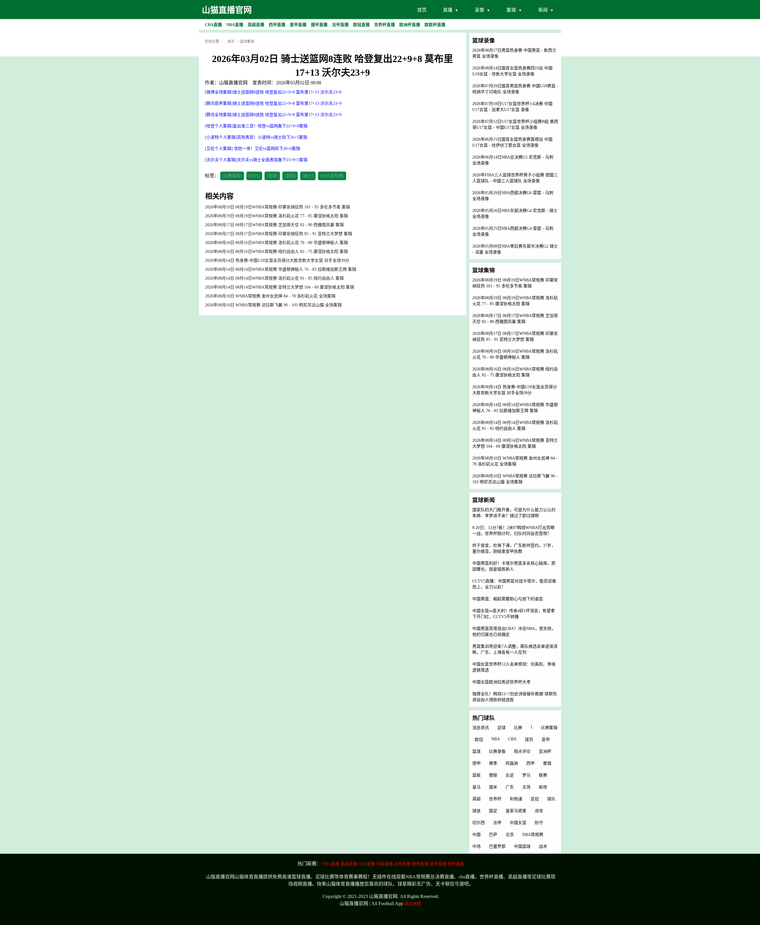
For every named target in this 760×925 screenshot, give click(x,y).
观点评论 (522, 751)
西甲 (530, 763)
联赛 (543, 775)
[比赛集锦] (232, 176)
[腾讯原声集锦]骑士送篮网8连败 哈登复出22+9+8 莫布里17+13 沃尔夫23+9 (273, 103)
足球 (501, 728)
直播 (447, 9)
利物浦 (516, 799)
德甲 (476, 763)
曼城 (547, 763)
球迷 (476, 811)
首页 (422, 9)
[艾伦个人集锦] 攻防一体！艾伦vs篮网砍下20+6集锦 (252, 148)
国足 (493, 811)
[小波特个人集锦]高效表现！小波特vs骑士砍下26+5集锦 (256, 137)
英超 (476, 799)
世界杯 (495, 799)
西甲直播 (455, 864)
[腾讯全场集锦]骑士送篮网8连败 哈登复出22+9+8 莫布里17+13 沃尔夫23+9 (273, 115)
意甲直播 (438, 864)
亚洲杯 (545, 751)
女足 (510, 775)
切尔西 (478, 823)
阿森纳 (512, 763)
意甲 (546, 739)
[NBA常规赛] (332, 176)
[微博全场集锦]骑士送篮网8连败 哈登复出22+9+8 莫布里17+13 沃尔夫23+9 (273, 92)
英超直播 (349, 864)
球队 (551, 799)
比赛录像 (497, 751)
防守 (539, 823)
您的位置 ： (214, 41)
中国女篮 (518, 823)
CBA (512, 739)
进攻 (539, 811)
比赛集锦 (549, 728)
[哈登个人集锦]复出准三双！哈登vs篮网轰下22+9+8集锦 (256, 126)
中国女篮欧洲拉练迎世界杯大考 (501, 682)
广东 (510, 787)
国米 (493, 787)
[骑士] (308, 176)
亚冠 (535, 799)
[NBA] (254, 176)
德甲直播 (420, 864)
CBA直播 (366, 864)
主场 (526, 787)
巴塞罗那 (497, 846)
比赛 (518, 728)
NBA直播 (330, 864)
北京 (510, 834)
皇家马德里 (516, 811)
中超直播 (384, 864)
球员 (529, 739)
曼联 (493, 775)
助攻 (543, 787)
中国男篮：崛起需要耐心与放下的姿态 (507, 599)
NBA (495, 739)
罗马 (526, 775)
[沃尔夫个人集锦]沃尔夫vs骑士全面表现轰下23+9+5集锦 (256, 160)
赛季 (493, 763)
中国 (476, 834)
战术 (543, 846)
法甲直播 (402, 864)
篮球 (476, 751)
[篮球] (272, 176)
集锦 (511, 9)
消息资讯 (480, 728)
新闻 (543, 9)
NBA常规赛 (532, 834)
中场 (476, 846)
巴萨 (493, 834)
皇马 (476, 787)
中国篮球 (522, 846)
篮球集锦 (247, 41)
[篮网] (290, 176)
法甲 (497, 823)
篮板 (476, 775)
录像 (479, 9)
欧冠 (479, 739)
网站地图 (412, 904)
